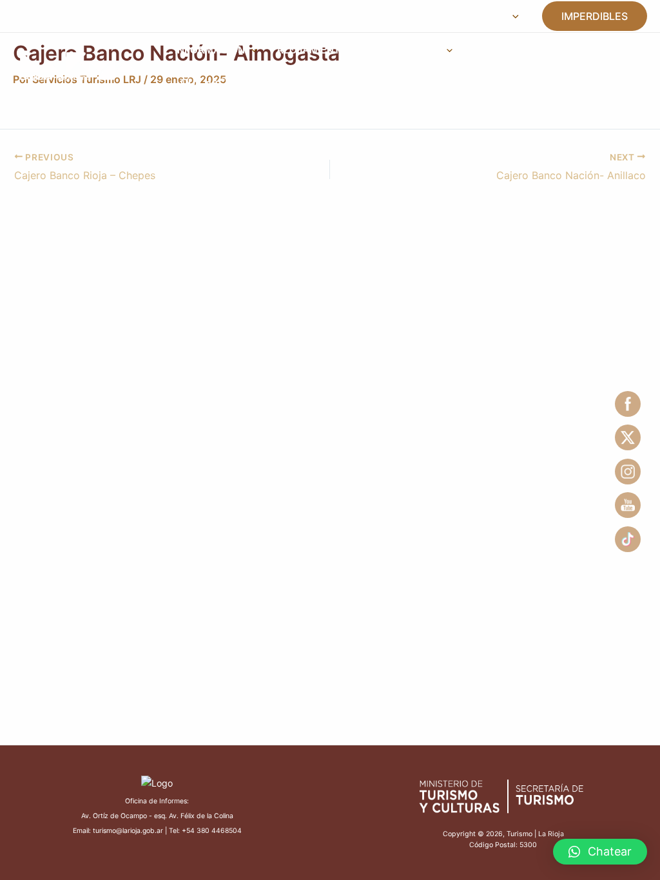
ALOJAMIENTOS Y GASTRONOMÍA (358, 49)
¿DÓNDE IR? (294, 82)
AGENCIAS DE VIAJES (524, 49)
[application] (512, 16)
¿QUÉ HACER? (210, 82)
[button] (600, 852)
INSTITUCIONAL (466, 16)
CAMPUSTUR (242, 16)
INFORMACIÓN (210, 49)
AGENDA (316, 16)
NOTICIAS (382, 16)
